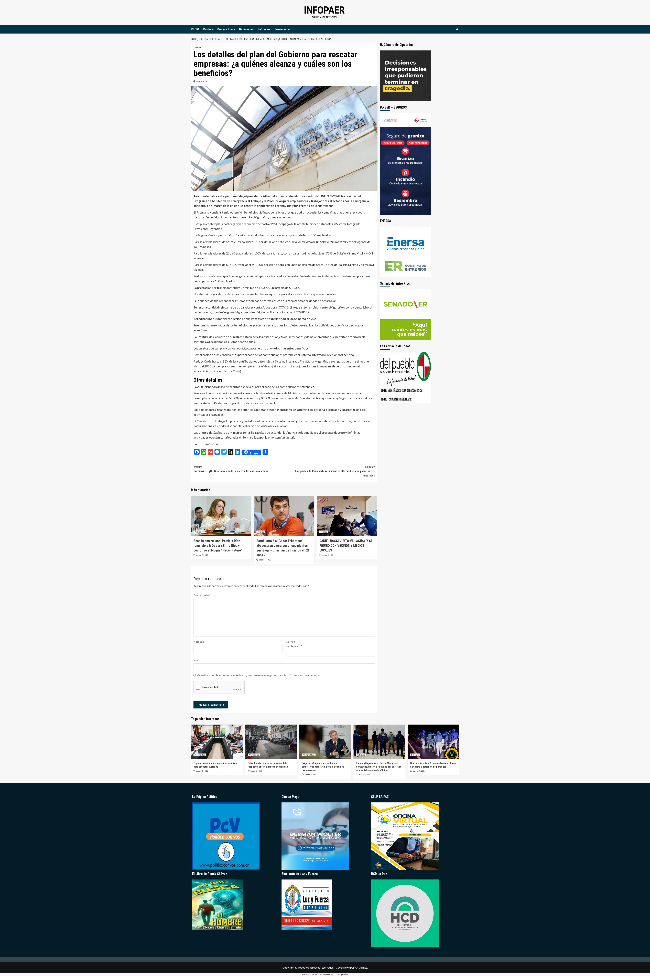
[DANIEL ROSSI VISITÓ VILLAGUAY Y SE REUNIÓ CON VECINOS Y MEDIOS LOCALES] (347, 516)
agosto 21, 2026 (202, 771)
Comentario (201, 595)
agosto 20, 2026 (202, 555)
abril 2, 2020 (201, 81)
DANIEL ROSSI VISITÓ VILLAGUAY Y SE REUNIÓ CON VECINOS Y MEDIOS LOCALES (346, 545)
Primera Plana (226, 29)
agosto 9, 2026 (327, 555)
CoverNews (343, 967)
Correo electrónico (294, 644)
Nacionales (246, 29)
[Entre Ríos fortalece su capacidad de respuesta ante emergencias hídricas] (271, 742)
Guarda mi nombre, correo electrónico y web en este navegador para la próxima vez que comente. (258, 675)
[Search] (457, 29)
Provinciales (282, 29)
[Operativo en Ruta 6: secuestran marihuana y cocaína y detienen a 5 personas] (433, 742)
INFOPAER (324, 10)
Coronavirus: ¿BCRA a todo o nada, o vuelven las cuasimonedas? (230, 469)
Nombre (199, 641)
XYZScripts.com (341, 974)
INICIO (195, 29)
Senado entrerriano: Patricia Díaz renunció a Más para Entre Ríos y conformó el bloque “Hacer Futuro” (217, 545)
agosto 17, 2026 (265, 560)
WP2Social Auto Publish (312, 974)
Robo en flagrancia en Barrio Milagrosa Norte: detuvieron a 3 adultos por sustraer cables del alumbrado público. (378, 767)
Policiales (264, 29)
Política (208, 29)
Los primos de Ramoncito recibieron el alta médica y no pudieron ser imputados (335, 471)
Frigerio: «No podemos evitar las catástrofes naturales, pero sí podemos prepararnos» (323, 767)
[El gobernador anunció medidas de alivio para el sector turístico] (217, 742)
